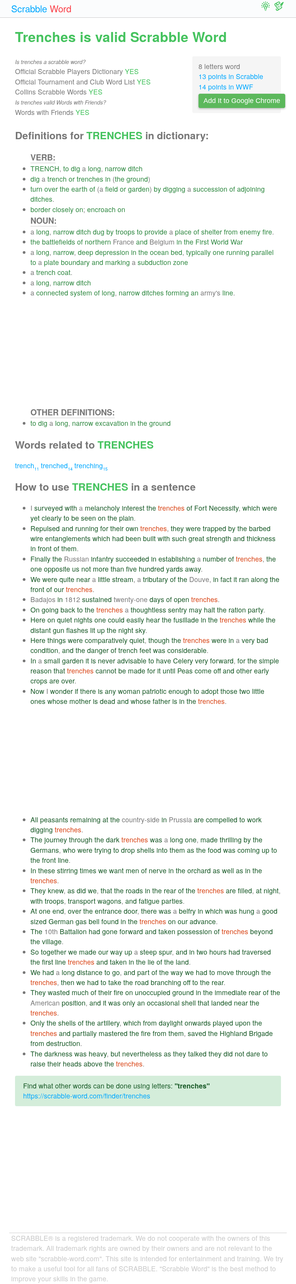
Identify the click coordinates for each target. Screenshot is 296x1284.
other (244, 670)
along (259, 579)
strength (218, 538)
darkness (58, 1053)
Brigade (261, 1033)
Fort (200, 508)
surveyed (48, 508)
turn (36, 189)
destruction (63, 1043)
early (261, 670)
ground (137, 179)
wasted (59, 992)
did (81, 890)
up (101, 630)
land (182, 962)
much (80, 992)
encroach (101, 209)
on (79, 209)
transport (82, 901)
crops (38, 680)
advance (203, 921)
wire (36, 538)
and (142, 241)
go (116, 972)
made (136, 670)
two (244, 691)
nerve (157, 870)
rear (170, 890)
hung (246, 911)
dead (107, 701)
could (116, 619)
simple (269, 660)
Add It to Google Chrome (242, 101)
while (256, 619)
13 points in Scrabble (230, 76)
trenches (90, 179)
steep (148, 952)
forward (222, 660)
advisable (131, 660)
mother (80, 701)
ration (237, 609)
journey (55, 839)
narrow (115, 168)
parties (172, 901)
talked (197, 1053)
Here (37, 619)
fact (226, 579)
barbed (260, 528)
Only (37, 1023)
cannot (106, 670)
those (228, 691)
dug (98, 231)
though (159, 640)
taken (166, 931)
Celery (183, 660)
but (115, 1053)
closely (63, 209)
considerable (187, 650)
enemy (250, 231)
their (117, 528)
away (193, 569)
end (58, 911)
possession (194, 931)
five (131, 569)
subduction (154, 262)
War (236, 241)
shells (146, 850)
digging (174, 189)
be (75, 518)
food (214, 850)
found (110, 921)
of (92, 189)
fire (267, 231)
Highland (233, 1033)
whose (57, 701)
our (59, 589)
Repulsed (45, 528)
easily (135, 619)
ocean (159, 252)
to (66, 168)
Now (37, 691)
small (52, 660)
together (53, 952)
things (56, 640)
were (269, 508)
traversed (256, 952)
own (132, 528)
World (220, 241)
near (83, 579)
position (74, 1002)
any (110, 691)
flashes (77, 630)
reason (41, 670)
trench (57, 179)
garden (139, 189)
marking (117, 262)
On (35, 609)
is (93, 660)
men (132, 870)
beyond (261, 931)
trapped (214, 528)
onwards (198, 1023)
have (163, 660)
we (102, 870)
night (125, 630)
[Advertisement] (155, 352)
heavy (98, 1053)
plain (126, 518)
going (50, 609)
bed (176, 252)
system (81, 292)
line (227, 292)
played (223, 1023)
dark (112, 839)
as (190, 850)
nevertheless (142, 1053)
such (179, 538)
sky (140, 630)
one (218, 252)
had (118, 538)
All (34, 819)
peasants (54, 819)
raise (37, 1063)
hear (153, 619)
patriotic (154, 691)
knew (56, 890)
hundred (151, 569)
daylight (171, 1023)
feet (145, 650)
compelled (221, 819)
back (68, 609)
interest (133, 508)
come (203, 670)
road (142, 982)
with (71, 508)
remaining (85, 819)
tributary (155, 579)
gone (110, 931)
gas (81, 921)
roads (134, 890)
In (33, 660)
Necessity (224, 508)
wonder (61, 691)
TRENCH (44, 168)
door (130, 911)
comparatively (106, 640)
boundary (75, 262)
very (248, 640)
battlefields (58, 241)
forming (177, 292)
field (111, 189)
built (149, 538)
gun (58, 630)
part (143, 972)
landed (221, 1002)
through (80, 839)
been (133, 538)
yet (35, 518)
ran (244, 579)
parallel (262, 252)
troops (125, 231)
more (101, 569)
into (162, 850)
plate (51, 262)
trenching (91, 465)
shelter (211, 231)
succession (210, 189)
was (159, 650)
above (93, 1063)
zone (180, 262)
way (116, 952)
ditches (41, 199)
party (255, 609)
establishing (176, 559)
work (254, 819)
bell (94, 921)
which (251, 508)
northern (98, 241)
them (69, 548)
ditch (135, 168)
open (181, 599)
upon (243, 1023)
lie (151, 962)
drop (128, 850)
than (117, 569)
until (169, 670)
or (72, 179)
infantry (102, 559)
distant (40, 630)
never (106, 660)
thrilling (231, 839)
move (225, 972)
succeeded (132, 559)
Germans (44, 850)
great (196, 538)
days (157, 599)
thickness (261, 538)
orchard (199, 870)
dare (253, 1053)
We (35, 579)
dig (75, 168)
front (45, 548)
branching (166, 982)
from (231, 231)
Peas (185, 670)
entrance (108, 911)
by (157, 189)
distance (90, 972)
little (104, 579)
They (38, 890)
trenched (56, 465)
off (217, 670)
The (36, 839)
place (183, 231)
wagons (109, 901)
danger (98, 650)
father (161, 701)
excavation (111, 423)
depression (112, 252)
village (52, 941)
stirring (67, 870)
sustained (97, 599)
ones (37, 701)
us (75, 569)
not (86, 569)
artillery (108, 1023)
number (214, 559)
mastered (113, 1033)
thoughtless (148, 609)
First (202, 241)
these (46, 870)
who (69, 850)
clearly (52, 518)
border (40, 209)
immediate (231, 992)
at (105, 819)
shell (189, 1002)
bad (262, 640)
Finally (40, 559)
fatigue (149, 901)
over (51, 189)
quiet (64, 619)
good (270, 911)
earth (79, 189)
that (59, 670)
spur (165, 952)
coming (248, 850)
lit (92, 630)
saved (197, 1033)
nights (83, 619)
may (195, 609)
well (228, 870)
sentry (177, 609)
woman (129, 691)
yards (174, 569)
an (194, 292)
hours (218, 952)
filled (245, 890)
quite (66, 579)
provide (156, 231)
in (108, 179)
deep (85, 252)
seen (88, 518)
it (235, 579)
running (237, 252)
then (67, 982)
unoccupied (152, 992)
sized (38, 921)
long (94, 168)
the (119, 179)
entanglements (68, 538)
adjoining (251, 189)
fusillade (186, 619)
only (129, 1002)
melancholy (102, 508)
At (33, 911)
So (34, 952)
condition (44, 650)
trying (102, 850)
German (61, 921)
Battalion (73, 931)
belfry (187, 911)
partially (84, 1033)
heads (72, 1063)
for (104, 528)
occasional (163, 1002)
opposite (57, 569)
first (47, 962)
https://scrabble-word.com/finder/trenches (86, 1095)
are (54, 680)
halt (209, 609)
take (114, 982)
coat (64, 272)
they (177, 528)
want (116, 870)
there (88, 691)
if (76, 691)
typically (198, 252)
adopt (210, 691)
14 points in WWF (225, 86)
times (88, 870)
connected (52, 292)
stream (122, 579)
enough (180, 691)
